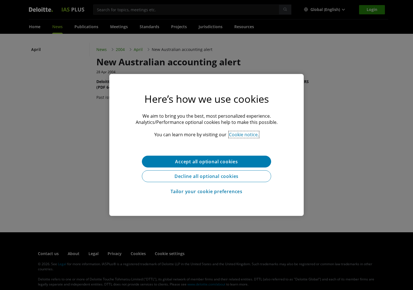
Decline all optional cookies (206, 176)
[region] (206, 145)
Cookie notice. (244, 134)
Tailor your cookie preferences (206, 191)
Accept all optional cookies (206, 162)
